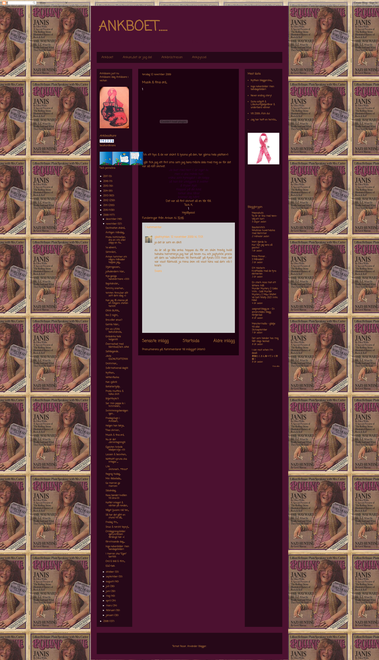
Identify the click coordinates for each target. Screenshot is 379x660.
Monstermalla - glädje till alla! (263, 325)
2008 (106, 621)
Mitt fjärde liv (259, 242)
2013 (106, 196)
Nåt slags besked (260, 341)
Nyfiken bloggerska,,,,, (261, 80)
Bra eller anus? (114, 320)
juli (108, 586)
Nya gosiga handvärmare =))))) (117, 277)
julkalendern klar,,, (115, 271)
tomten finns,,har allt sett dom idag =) (117, 294)
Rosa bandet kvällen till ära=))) (116, 497)
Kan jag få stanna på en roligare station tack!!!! (117, 303)
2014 (106, 191)
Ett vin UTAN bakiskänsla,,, (114, 331)
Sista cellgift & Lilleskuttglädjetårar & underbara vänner (263, 104)
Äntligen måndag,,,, (115, 232)
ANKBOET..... (133, 26)
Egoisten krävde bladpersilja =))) (115, 448)
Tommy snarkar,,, (115, 288)
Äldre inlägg (224, 341)
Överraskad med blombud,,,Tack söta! (117, 345)
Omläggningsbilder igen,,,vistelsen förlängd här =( (116, 534)
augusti (110, 581)
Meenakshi (258, 213)
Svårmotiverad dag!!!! (117, 368)
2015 (106, 186)
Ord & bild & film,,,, (115, 561)
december (111, 219)
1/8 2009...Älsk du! (260, 113)
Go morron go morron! (113, 484)
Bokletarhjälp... (113, 387)
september (112, 577)
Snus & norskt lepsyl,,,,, (117, 527)
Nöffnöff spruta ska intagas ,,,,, (116, 460)
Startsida (191, 341)
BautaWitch (258, 227)
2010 (106, 210)
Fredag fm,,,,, (112, 522)
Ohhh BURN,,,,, (112, 311)
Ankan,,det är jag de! (137, 57)
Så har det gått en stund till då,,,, (115, 516)
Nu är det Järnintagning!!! (115, 441)
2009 (106, 215)
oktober (110, 572)
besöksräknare (108, 145)
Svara (158, 271)
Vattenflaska (112, 377)
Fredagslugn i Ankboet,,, (113, 420)
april (109, 601)
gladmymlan (162, 237)
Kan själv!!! (111, 382)
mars (109, 606)
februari (111, 610)
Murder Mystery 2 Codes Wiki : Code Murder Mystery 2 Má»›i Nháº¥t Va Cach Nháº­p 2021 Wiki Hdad (265, 294)
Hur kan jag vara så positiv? (262, 246)
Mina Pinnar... (259, 256)
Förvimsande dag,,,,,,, (115, 542)
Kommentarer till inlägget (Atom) (184, 349)
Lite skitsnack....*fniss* (117, 468)
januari (110, 615)
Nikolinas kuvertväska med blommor (263, 232)
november (112, 224)
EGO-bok (110, 566)
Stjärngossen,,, (113, 267)
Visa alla (275, 366)
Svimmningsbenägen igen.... (117, 412)
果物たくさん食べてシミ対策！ (265, 357)
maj (108, 596)
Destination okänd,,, (115, 228)
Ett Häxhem (258, 268)
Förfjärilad (257, 315)
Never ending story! (261, 95)
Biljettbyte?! (112, 399)
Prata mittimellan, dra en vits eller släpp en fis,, (116, 240)
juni (108, 591)
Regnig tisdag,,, (113, 474)
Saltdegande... (112, 351)
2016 (106, 181)
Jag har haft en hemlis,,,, (264, 120)
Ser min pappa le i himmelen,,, (115, 405)
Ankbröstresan (172, 57)
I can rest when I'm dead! (262, 351)
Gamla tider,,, (112, 324)
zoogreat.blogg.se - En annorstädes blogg (263, 310)
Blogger (202, 646)
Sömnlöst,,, (111, 252)
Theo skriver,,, (113, 430)
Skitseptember (259, 330)
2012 (106, 200)
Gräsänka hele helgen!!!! (113, 338)
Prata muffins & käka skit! (115, 392)
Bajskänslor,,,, (112, 284)
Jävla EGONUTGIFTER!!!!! (117, 357)
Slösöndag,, (111, 490)
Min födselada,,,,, (113, 478)
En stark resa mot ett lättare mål (264, 284)
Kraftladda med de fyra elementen (264, 272)
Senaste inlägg (155, 341)
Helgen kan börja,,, (115, 426)
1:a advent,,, (111, 247)
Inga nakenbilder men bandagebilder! (117, 548)
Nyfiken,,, (110, 373)
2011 (105, 205)
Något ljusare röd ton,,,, (117, 510)
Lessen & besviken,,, (116, 454)
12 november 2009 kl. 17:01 (187, 237)
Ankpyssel (199, 57)
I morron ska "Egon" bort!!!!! (116, 555)
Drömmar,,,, (111, 363)
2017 (106, 176)
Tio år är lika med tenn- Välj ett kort (264, 217)
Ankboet (107, 57)
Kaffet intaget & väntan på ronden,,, (117, 504)
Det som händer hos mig (265, 338)
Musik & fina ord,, (115, 435)
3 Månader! (258, 259)
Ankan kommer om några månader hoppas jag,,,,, (116, 259)
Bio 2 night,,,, (112, 315)
